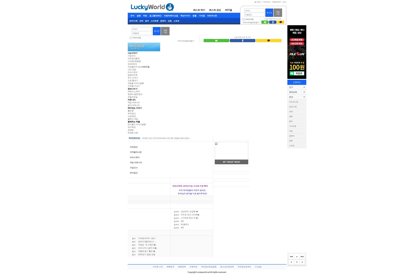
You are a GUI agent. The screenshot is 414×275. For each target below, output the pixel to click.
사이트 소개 (158, 267)
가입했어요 (220, 176)
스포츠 (176, 21)
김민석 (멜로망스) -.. (144, 241)
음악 (147, 21)
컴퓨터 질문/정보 (135, 94)
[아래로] (297, 262)
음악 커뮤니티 (134, 105)
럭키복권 (132, 127)
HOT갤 (228, 10)
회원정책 (182, 267)
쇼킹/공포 (132, 116)
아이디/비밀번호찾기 (251, 22)
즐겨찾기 (257, 2)
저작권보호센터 (244, 267)
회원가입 (277, 13)
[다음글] (302, 262)
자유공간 (132, 58)
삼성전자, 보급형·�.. (186, 211)
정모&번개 (132, 64)
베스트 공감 (215, 10)
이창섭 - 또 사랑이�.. (144, 245)
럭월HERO (276, 2)
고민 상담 (132, 69)
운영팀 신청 (133, 133)
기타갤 (202, 16)
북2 (179, 221)
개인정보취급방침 (209, 267)
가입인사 (132, 56)
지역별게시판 (136, 152)
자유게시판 (212, 16)
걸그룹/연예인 (155, 16)
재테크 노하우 (134, 91)
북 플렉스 (181, 224)
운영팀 (131, 130)
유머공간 (132, 113)
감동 (170, 21)
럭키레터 (266, 2)
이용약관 (193, 267)
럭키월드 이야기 (135, 124)
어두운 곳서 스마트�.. (187, 215)
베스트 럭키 (199, 10)
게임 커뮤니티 (134, 102)
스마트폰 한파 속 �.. (186, 218)
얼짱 (139, 16)
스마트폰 (154, 21)
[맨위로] (291, 256)
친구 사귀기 (133, 78)
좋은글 (131, 111)
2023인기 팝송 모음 (143, 254)
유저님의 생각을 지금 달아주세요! (192, 193)
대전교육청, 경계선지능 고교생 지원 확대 (190, 186)
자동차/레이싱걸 (171, 16)
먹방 (145, 16)
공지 (284, 2)
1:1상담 (258, 267)
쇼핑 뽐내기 (133, 80)
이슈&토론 (132, 61)
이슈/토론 (177, 181)
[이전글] (291, 262)
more (166, 180)
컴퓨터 (163, 21)
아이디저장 (249, 19)
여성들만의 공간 (135, 67)
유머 (132, 16)
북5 (179, 227)
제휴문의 (170, 267)
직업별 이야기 (134, 83)
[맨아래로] (302, 256)
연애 (141, 21)
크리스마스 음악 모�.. (145, 248)
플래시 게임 (133, 119)
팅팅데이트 (132, 75)
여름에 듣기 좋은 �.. (144, 251)
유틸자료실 (132, 97)
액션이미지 (185, 16)
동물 (194, 16)
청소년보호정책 (227, 267)
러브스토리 (132, 72)
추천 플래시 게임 (222, 138)
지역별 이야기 (134, 86)
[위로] (297, 256)
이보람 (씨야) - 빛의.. (144, 238)
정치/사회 (133, 21)
